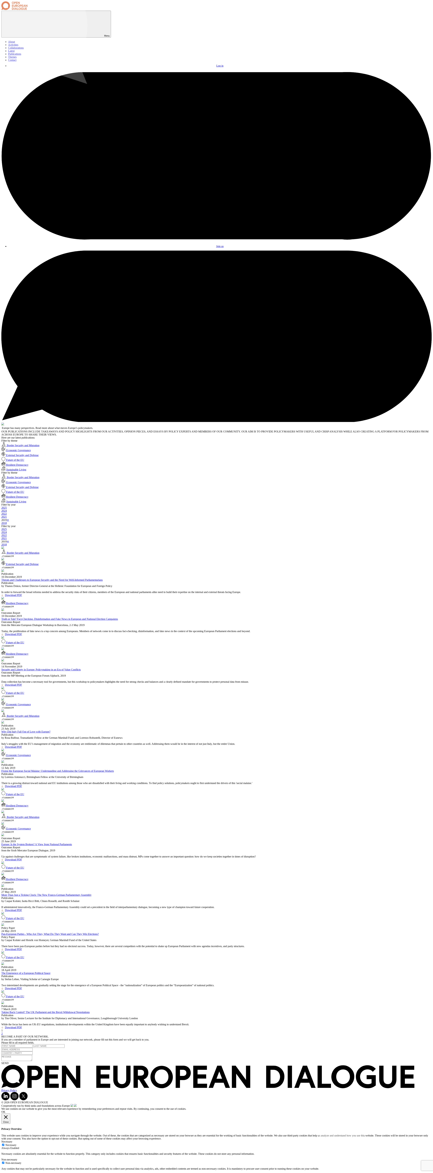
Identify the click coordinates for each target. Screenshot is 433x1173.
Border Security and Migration (22, 445)
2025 (4, 507)
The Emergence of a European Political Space (25, 973)
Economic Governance (18, 450)
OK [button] (3, 1111)
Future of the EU (14, 460)
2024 (4, 510)
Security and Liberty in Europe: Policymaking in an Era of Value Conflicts (41, 669)
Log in (219, 65)
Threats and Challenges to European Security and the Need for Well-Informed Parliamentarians (52, 579)
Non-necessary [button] (9, 1159)
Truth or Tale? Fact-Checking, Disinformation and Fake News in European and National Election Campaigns (59, 619)
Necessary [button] (6, 1141)
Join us (220, 246)
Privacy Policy (9, 1090)
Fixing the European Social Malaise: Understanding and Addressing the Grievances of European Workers (57, 770)
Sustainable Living (16, 469)
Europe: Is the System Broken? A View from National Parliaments (36, 844)
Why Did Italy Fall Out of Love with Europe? (25, 731)
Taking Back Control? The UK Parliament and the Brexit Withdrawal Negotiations (45, 1012)
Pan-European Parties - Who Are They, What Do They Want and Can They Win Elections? (50, 934)
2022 (4, 513)
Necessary (10, 1145)
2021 (4, 516)
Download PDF (13, 595)
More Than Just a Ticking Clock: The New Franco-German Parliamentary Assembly (46, 894)
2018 (4, 523)
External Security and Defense (22, 455)
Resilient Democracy (16, 464)
